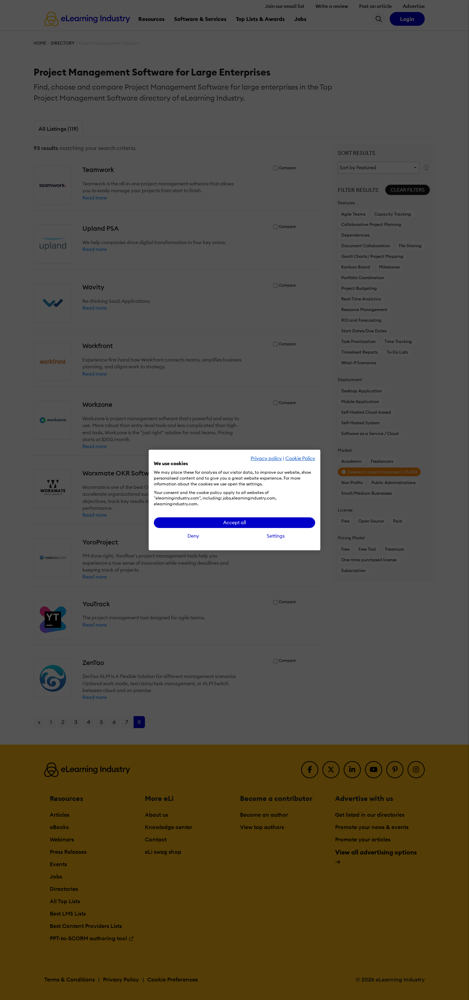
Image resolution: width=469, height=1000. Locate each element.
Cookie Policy (300, 458)
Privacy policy (266, 458)
